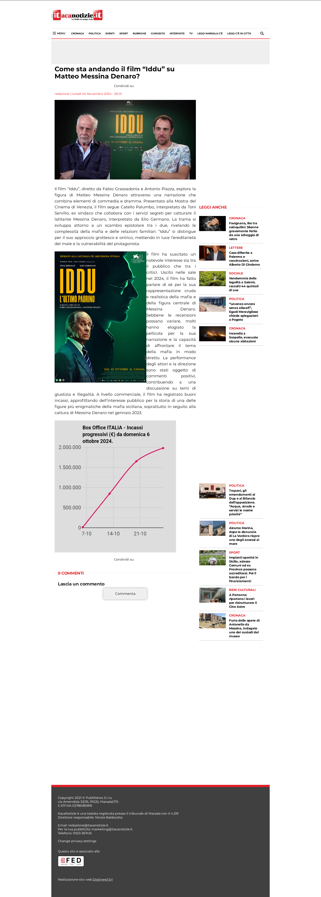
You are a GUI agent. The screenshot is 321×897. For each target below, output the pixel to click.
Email (63, 656)
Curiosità (158, 33)
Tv (191, 33)
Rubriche (139, 33)
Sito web (65, 664)
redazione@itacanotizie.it (88, 825)
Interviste (177, 33)
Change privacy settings (77, 841)
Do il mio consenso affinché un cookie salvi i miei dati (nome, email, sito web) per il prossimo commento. (124, 678)
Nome (64, 649)
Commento (67, 596)
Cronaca (77, 33)
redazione (62, 94)
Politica (95, 33)
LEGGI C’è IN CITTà (239, 33)
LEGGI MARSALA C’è (210, 33)
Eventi (110, 33)
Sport (123, 33)
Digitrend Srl (103, 879)
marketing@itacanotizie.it (112, 829)
